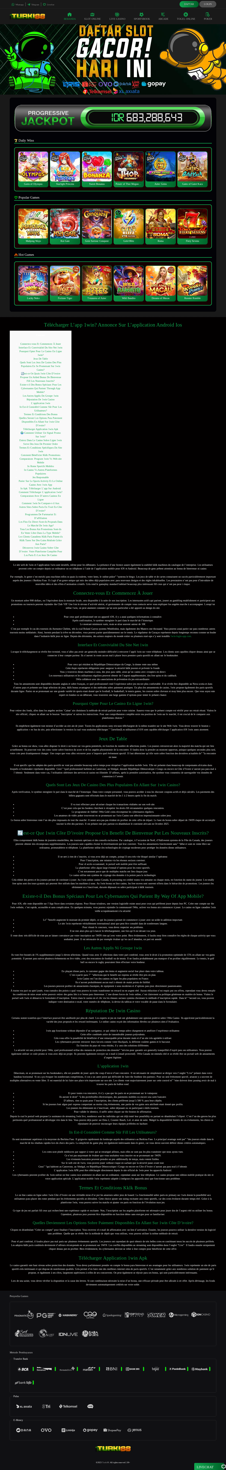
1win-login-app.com (180, 636)
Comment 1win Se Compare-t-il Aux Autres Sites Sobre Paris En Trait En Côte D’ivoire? (40, 507)
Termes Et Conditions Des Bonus (40, 414)
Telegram (35, 5)
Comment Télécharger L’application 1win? (41, 492)
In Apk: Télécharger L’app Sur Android (40, 488)
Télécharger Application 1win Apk (40, 429)
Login (208, 4)
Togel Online (186, 19)
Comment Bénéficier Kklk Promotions (40, 455)
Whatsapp (19, 5)
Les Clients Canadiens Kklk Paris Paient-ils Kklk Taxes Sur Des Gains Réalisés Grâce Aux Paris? (41, 540)
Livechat (50, 5)
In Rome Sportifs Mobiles (40, 466)
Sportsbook (142, 19)
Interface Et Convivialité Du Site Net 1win (40, 347)
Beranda (70, 19)
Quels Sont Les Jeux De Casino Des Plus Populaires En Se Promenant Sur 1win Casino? (40, 366)
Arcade (163, 19)
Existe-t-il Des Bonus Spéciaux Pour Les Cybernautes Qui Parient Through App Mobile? (40, 388)
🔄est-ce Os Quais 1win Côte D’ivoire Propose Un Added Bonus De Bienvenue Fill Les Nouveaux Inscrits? (40, 377)
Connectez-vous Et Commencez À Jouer (40, 344)
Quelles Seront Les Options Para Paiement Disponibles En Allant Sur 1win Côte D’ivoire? (40, 422)
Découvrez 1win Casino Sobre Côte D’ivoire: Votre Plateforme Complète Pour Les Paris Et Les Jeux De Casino (40, 551)
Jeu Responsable (40, 477)
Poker (208, 19)
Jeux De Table (40, 358)
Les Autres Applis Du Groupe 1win (40, 396)
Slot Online (92, 19)
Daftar (189, 4)
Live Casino (117, 19)
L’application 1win (40, 403)
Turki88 (105, 1462)
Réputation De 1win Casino (41, 399)
